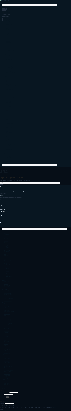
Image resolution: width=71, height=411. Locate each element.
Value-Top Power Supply (10, 68)
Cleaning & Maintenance (10, 139)
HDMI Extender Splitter (9, 34)
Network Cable (8, 105)
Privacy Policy (4, 215)
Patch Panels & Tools (9, 104)
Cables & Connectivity (9, 89)
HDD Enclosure (8, 25)
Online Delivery (4, 201)
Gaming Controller (9, 158)
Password (2, 395)
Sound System (6, 121)
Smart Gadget (8, 152)
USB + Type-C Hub (9, 24)
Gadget (5, 141)
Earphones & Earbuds (9, 123)
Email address (2, 403)
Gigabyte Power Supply (9, 67)
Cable (7, 11)
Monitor (5, 54)
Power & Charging (9, 147)
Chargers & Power (9, 136)
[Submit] (1, 184)
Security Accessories (9, 80)
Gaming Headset (8, 157)
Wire (8, 44)
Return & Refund (4, 203)
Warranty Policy (4, 204)
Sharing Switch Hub (11, 50)
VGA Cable (7, 14)
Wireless (9, 45)
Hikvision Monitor (9, 61)
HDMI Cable (8, 12)
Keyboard (7, 10)
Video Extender (8, 42)
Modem (7, 119)
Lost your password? (3, 399)
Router (7, 83)
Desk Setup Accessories (9, 140)
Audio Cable (8, 18)
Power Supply (6, 63)
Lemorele (5, 36)
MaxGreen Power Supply (10, 75)
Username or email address (4, 393)
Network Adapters (9, 88)
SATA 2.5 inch (10, 38)
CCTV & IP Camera (9, 77)
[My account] (2, 20)
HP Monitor (8, 58)
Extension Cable (12, 98)
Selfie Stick (7, 33)
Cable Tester (8, 107)
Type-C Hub (8, 23)
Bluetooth (7, 31)
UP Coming (5, 162)
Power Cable (12, 100)
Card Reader (8, 32)
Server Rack (8, 110)
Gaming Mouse (8, 154)
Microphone (8, 126)
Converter (7, 7)
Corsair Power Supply (9, 66)
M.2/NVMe (9, 40)
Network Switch (8, 84)
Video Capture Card (9, 41)
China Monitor (8, 55)
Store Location (4, 205)
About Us (3, 213)
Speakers (7, 124)
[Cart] (2, 18)
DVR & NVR (8, 79)
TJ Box (7, 114)
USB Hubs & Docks (9, 134)
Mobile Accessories (9, 148)
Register (1, 409)
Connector (7, 111)
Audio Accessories (9, 127)
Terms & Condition (5, 214)
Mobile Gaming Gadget (9, 151)
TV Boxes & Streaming (9, 143)
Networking (6, 81)
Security (5, 76)
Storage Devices (8, 135)
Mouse (7, 131)
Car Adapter (8, 29)
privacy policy (54, 407)
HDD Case (7, 37)
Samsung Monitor (9, 59)
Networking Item (8, 19)
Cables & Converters (9, 132)
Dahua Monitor (8, 62)
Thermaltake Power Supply (10, 70)
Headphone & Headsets (9, 122)
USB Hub (7, 20)
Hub (6, 46)
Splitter (7, 113)
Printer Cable (8, 15)
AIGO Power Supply (9, 71)
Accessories (6, 128)
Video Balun (8, 118)
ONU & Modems (8, 87)
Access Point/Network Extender (11, 85)
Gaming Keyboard (9, 156)
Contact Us (3, 211)
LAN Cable (11, 101)
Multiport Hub (10, 49)
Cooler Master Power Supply (10, 72)
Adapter (7, 28)
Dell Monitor (8, 57)
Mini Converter (8, 8)
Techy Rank (18, 219)
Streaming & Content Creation (11, 160)
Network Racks (8, 102)
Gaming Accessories (9, 161)
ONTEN (5, 6)
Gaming (5, 153)
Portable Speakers (9, 149)
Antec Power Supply (9, 64)
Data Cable (7, 16)
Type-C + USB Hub (9, 21)
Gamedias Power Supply (9, 74)
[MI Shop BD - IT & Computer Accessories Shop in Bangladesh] (4, 0)
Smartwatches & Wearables (10, 144)
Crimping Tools (8, 106)
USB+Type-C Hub (10, 48)
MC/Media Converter (9, 109)
